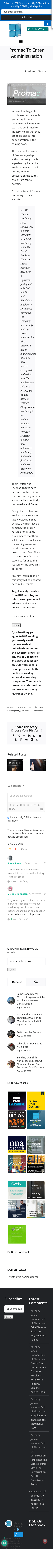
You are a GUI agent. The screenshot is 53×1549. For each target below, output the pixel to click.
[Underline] (17, 805)
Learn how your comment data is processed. (26, 835)
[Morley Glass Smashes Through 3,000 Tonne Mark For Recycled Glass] (11, 1017)
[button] (9, 765)
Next (40, 71)
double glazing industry (18, 710)
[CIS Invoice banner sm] (38, 28)
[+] (13, 808)
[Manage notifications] (45, 1541)
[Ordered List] (24, 805)
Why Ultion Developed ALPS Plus (29, 1045)
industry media (20, 131)
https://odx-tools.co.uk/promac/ (24, 914)
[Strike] (21, 805)
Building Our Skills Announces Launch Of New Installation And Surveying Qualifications (30, 1062)
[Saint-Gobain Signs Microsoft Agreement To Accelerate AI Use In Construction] (11, 998)
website (16, 199)
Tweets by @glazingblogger (22, 1277)
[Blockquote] (31, 805)
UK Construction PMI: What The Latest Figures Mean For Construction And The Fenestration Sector (39, 1468)
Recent (17, 982)
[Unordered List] (28, 805)
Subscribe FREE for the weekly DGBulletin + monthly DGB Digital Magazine (26, 5)
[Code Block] (35, 805)
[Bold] (10, 805)
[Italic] (13, 805)
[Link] (38, 805)
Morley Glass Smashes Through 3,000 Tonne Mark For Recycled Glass (31, 1018)
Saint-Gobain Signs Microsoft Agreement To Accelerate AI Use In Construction (31, 998)
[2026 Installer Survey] (11, 1032)
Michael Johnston (18, 893)
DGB (12, 707)
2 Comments (37, 710)
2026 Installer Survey (29, 1032)
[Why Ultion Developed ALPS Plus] (11, 1045)
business (39, 707)
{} (10, 808)
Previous (30, 71)
